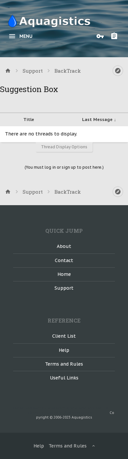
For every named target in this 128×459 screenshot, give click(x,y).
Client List (64, 336)
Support (64, 288)
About (64, 246)
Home (64, 274)
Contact (64, 260)
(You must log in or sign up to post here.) (64, 167)
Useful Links (64, 378)
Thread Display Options (64, 146)
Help (64, 350)
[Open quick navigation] (118, 70)
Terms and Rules (64, 364)
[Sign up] (116, 36)
